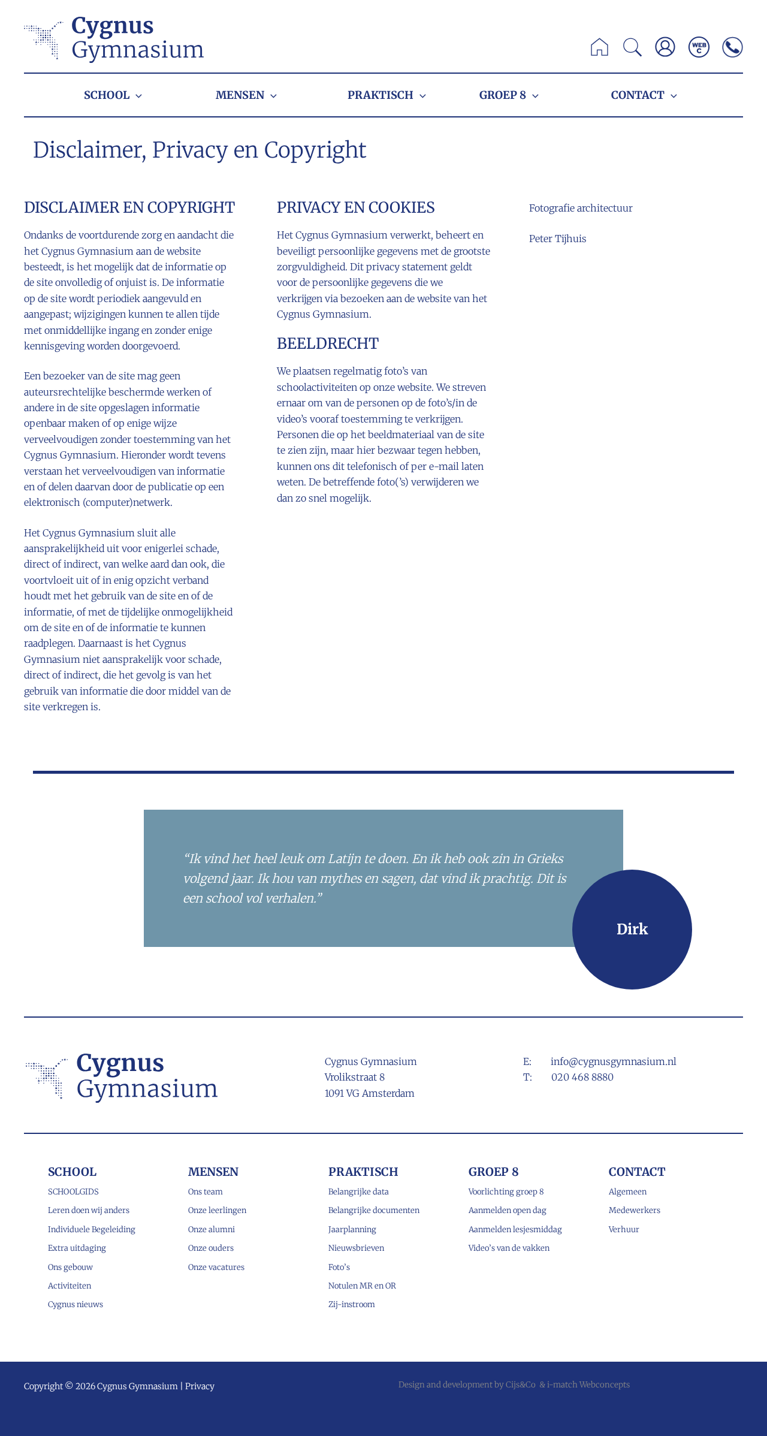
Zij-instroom (351, 1304)
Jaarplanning (352, 1229)
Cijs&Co (521, 1385)
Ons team (205, 1192)
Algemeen (628, 1192)
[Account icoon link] (665, 47)
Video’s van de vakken (509, 1248)
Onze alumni (211, 1229)
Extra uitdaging (77, 1248)
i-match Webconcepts (588, 1385)
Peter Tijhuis (558, 239)
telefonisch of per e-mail (403, 466)
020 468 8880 (582, 1077)
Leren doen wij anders (88, 1210)
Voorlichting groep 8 (506, 1192)
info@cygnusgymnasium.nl (614, 1061)
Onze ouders (211, 1248)
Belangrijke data (358, 1192)
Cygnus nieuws (75, 1304)
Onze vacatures (216, 1267)
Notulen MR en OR (362, 1286)
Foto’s (339, 1267)
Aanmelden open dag (507, 1210)
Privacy (200, 1386)
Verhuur (624, 1229)
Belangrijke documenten (373, 1210)
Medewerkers (634, 1210)
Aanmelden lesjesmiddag (515, 1229)
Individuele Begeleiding (91, 1229)
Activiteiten (69, 1286)
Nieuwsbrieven (356, 1248)
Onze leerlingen (217, 1210)
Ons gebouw (70, 1267)
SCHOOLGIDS (73, 1192)
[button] (633, 50)
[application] (135, 95)
